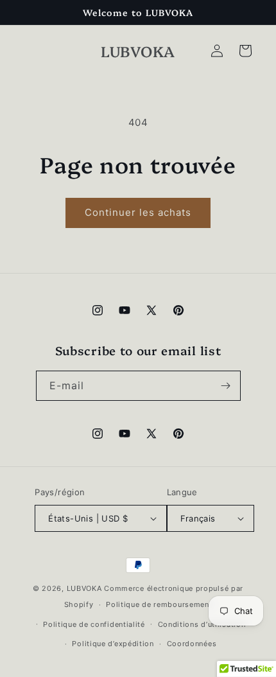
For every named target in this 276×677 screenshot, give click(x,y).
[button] (245, 51)
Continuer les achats (138, 212)
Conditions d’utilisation (202, 624)
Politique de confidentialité (94, 624)
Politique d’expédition (112, 643)
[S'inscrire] (226, 386)
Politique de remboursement (159, 604)
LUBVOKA (84, 588)
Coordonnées (192, 643)
